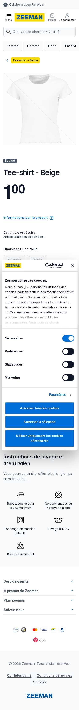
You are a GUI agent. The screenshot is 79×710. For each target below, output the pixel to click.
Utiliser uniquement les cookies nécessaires (39, 438)
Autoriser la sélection (39, 422)
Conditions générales (54, 675)
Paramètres (57, 394)
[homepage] (30, 17)
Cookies (39, 682)
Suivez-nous (14, 610)
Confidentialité (19, 675)
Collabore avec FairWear (26, 4)
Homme (33, 46)
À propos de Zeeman (21, 591)
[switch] (68, 351)
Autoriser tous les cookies (39, 408)
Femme (13, 46)
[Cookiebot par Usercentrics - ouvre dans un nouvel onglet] (47, 265)
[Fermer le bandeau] (72, 265)
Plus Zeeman (14, 600)
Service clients (16, 581)
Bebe (52, 46)
